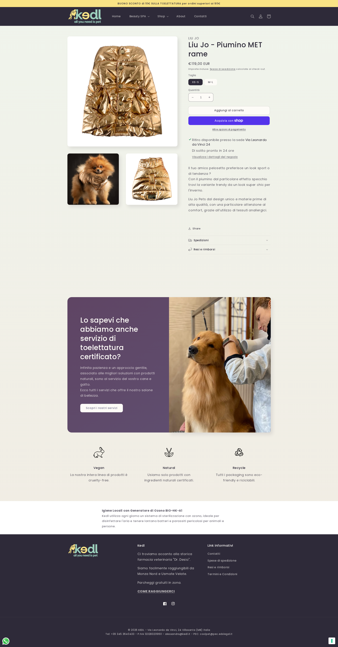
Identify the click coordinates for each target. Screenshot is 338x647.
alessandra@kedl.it (177, 634)
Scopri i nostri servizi (101, 408)
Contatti (214, 554)
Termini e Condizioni (222, 574)
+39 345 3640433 (122, 634)
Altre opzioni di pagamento (229, 129)
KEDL (141, 630)
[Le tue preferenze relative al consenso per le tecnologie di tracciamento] (331, 641)
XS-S (195, 82)
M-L (210, 82)
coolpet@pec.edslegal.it (216, 634)
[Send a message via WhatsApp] (6, 641)
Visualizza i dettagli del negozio (215, 157)
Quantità (193, 90)
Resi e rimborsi (218, 567)
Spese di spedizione (223, 69)
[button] (139, 16)
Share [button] (197, 228)
